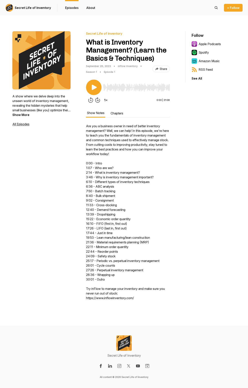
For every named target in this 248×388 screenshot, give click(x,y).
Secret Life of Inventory (33, 8)
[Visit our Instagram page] (119, 366)
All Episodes (20, 124)
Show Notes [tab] (95, 113)
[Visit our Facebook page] (101, 366)
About (90, 8)
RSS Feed (206, 69)
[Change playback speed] (106, 100)
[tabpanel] (128, 214)
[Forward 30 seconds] (97, 100)
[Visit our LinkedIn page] (110, 366)
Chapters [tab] (117, 113)
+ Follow (233, 8)
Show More (20, 115)
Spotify (204, 52)
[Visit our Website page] (147, 366)
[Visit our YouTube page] (138, 366)
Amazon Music (209, 61)
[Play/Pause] (94, 87)
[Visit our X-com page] (129, 366)
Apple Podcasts (210, 44)
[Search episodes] (216, 7)
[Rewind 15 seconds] (90, 100)
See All (197, 78)
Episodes (71, 8)
